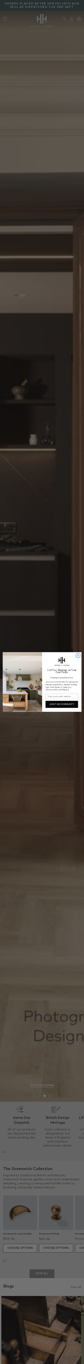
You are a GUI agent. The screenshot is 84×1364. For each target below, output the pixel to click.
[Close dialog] (78, 655)
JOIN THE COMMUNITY (61, 704)
